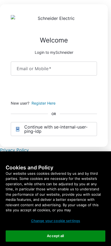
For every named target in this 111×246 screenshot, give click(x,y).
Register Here (44, 103)
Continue (54, 89)
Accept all (55, 236)
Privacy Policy (14, 150)
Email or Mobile (34, 68)
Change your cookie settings (55, 221)
